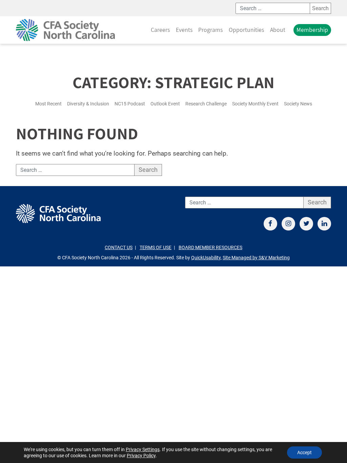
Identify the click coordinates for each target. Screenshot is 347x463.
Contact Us (118, 247)
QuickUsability (206, 258)
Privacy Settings (143, 449)
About (277, 30)
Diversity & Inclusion (88, 104)
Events (184, 30)
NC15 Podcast (130, 104)
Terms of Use (155, 247)
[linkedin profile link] (324, 223)
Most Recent (48, 104)
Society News (298, 104)
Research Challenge (206, 104)
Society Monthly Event (255, 104)
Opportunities (246, 30)
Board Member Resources (210, 247)
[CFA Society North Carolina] (65, 30)
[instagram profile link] (288, 223)
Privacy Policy (141, 455)
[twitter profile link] (306, 223)
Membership (312, 30)
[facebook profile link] (270, 223)
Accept (304, 452)
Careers (160, 30)
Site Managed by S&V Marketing (256, 258)
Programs (210, 30)
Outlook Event (165, 104)
